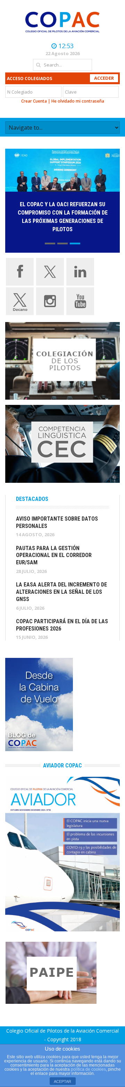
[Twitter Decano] (20, 300)
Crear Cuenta (34, 101)
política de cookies (88, 1069)
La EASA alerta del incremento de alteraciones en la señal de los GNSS (61, 591)
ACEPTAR (62, 1081)
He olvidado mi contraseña (77, 101)
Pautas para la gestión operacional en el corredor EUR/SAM (54, 555)
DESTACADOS (32, 499)
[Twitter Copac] (50, 271)
